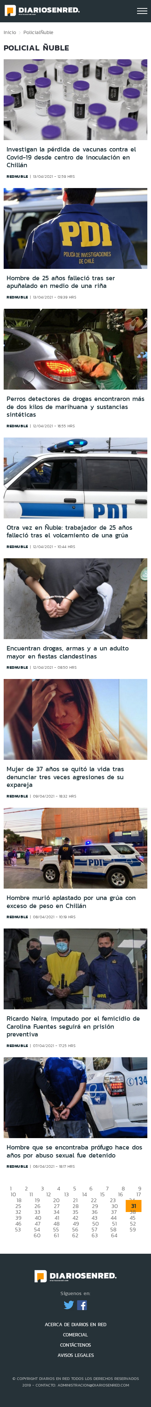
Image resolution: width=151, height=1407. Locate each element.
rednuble (17, 176)
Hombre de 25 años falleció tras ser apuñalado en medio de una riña (61, 282)
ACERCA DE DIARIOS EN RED (75, 1324)
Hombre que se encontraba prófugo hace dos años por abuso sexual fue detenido (74, 1151)
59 (133, 1229)
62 (75, 1235)
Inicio (10, 32)
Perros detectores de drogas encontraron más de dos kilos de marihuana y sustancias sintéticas (75, 406)
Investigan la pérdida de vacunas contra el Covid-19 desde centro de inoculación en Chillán (71, 157)
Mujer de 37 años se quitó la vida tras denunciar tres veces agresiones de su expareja (65, 776)
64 (114, 1235)
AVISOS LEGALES (76, 1355)
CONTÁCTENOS (75, 1345)
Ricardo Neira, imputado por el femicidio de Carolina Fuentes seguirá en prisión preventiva (73, 1026)
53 (18, 1229)
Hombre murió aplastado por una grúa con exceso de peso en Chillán (71, 902)
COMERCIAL (75, 1334)
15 (102, 1194)
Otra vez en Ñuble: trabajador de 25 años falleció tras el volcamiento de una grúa (69, 531)
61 (56, 1235)
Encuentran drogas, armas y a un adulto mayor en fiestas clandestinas (68, 652)
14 (84, 1194)
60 (37, 1235)
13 (66, 1194)
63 (95, 1235)
